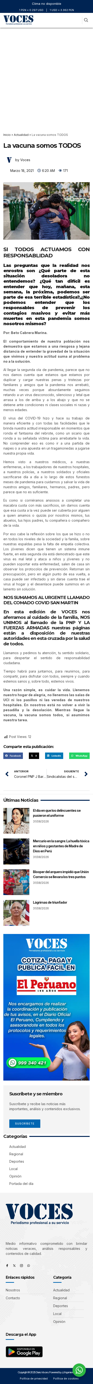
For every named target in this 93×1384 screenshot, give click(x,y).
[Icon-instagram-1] (21, 1265)
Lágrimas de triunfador (50, 902)
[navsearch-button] (86, 20)
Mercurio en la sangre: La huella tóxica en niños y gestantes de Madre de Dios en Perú (61, 846)
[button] (77, 20)
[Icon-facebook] (7, 1265)
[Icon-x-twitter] (14, 1265)
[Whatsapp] (28, 1265)
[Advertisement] (46, 76)
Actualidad (21, 135)
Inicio (7, 135)
